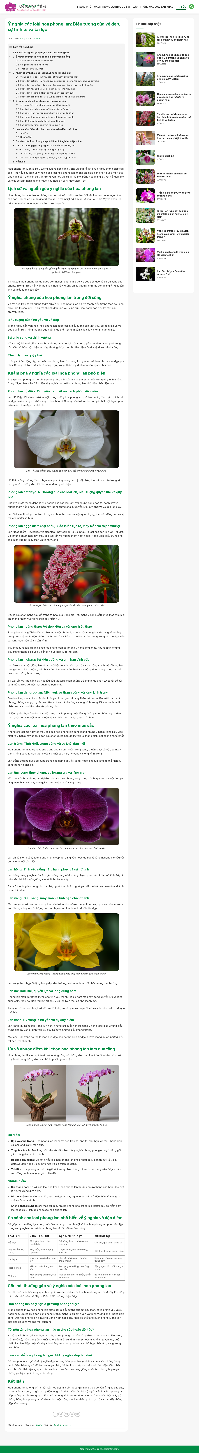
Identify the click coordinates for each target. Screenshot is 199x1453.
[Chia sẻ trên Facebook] (55, 1414)
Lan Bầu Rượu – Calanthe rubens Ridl (171, 273)
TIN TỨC (181, 6)
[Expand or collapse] (121, 47)
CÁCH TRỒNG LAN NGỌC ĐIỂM (112, 6)
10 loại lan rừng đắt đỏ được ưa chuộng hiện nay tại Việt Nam (172, 214)
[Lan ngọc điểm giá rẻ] (25, 7)
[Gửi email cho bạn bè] (66, 1414)
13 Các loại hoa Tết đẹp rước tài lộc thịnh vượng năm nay (173, 38)
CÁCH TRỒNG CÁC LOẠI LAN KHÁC (152, 6)
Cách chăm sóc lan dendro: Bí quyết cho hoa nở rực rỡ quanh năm (174, 97)
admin (37, 39)
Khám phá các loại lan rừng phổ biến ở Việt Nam (172, 77)
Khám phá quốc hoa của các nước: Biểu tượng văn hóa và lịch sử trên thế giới (173, 57)
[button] (191, 6)
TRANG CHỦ (84, 6)
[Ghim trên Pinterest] (72, 1414)
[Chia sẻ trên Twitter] (60, 1414)
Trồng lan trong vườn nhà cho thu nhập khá (174, 194)
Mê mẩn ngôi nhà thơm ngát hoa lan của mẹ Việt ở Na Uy (173, 136)
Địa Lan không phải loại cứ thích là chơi (172, 175)
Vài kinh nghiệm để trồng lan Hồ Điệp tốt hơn (173, 253)
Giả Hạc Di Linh (165, 156)
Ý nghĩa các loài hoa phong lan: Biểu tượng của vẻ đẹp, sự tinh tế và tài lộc (174, 117)
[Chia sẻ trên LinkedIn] (77, 1414)
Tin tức (39, 1425)
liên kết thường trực (62, 1425)
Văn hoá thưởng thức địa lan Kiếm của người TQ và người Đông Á (173, 233)
